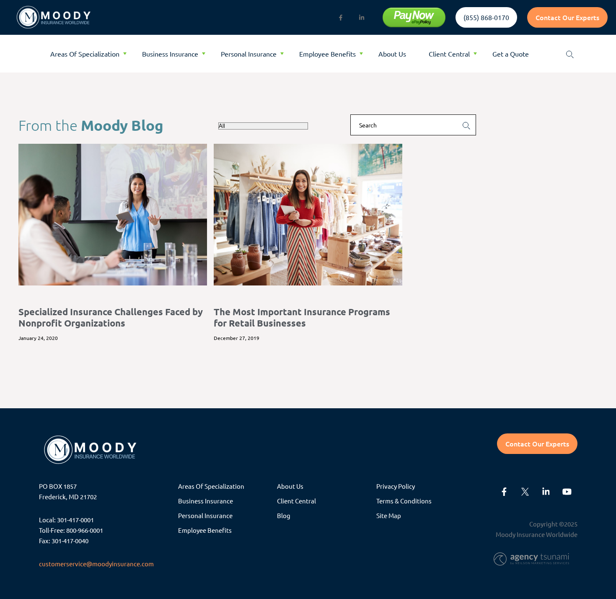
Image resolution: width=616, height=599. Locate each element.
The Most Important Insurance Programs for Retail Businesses (302, 317)
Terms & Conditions (404, 501)
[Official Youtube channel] (567, 491)
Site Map (388, 515)
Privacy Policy (395, 486)
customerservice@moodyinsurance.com (96, 564)
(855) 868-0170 (486, 17)
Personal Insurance (249, 53)
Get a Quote (510, 53)
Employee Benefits (327, 53)
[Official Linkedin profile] (361, 17)
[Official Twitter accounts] (525, 491)
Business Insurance (170, 53)
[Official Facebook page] (340, 17)
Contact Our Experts (567, 17)
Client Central (449, 53)
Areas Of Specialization (84, 53)
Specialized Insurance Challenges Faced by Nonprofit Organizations (110, 317)
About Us (392, 53)
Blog (283, 515)
